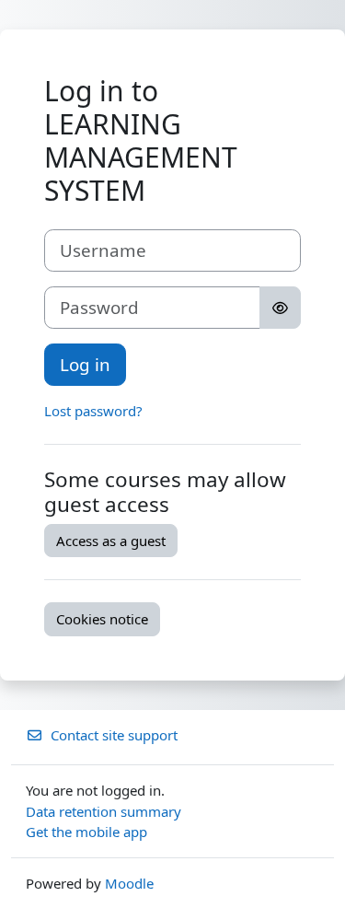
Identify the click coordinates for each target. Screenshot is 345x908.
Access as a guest (111, 540)
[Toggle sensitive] (280, 307)
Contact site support (114, 735)
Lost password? (93, 411)
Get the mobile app (86, 831)
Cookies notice (102, 619)
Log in (85, 364)
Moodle (129, 883)
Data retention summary (103, 811)
